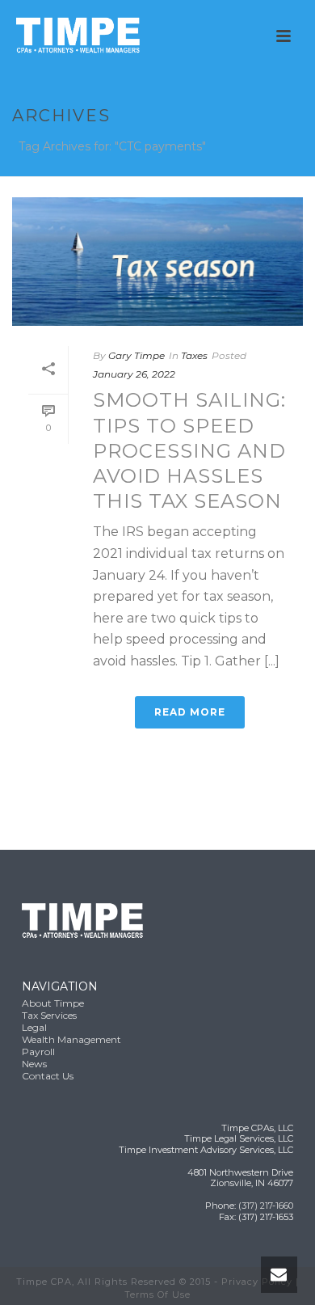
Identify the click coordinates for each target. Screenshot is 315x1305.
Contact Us (48, 1076)
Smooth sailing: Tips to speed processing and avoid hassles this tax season (189, 450)
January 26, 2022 (134, 374)
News (34, 1064)
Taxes (194, 355)
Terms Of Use (157, 1294)
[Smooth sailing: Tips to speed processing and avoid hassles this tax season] (157, 261)
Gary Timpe (136, 355)
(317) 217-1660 (265, 1205)
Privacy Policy (256, 1281)
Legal (34, 1027)
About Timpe (53, 1003)
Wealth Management (71, 1039)
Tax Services (49, 1015)
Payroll (38, 1051)
